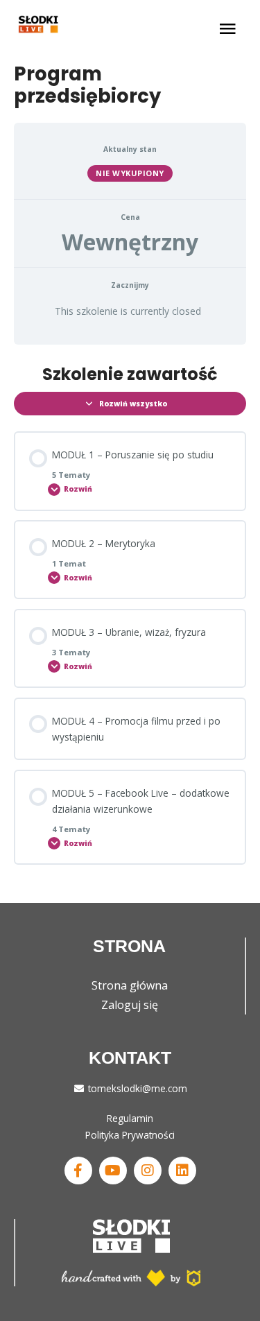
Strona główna (130, 985)
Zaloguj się (129, 1004)
